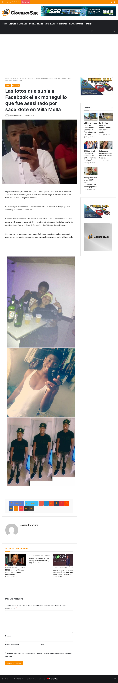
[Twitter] (115, 679)
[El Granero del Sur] (20, 12)
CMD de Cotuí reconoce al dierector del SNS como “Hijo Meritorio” (90, 155)
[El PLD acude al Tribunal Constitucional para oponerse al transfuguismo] (15, 560)
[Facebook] (112, 679)
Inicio (5, 24)
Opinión (89, 24)
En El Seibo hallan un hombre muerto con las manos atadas (105, 127)
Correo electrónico (12, 644)
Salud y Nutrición (76, 24)
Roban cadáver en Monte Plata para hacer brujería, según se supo (39, 560)
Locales (12, 24)
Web (42, 644)
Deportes (63, 24)
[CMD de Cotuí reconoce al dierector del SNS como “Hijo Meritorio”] (90, 145)
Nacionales (22, 24)
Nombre (8, 636)
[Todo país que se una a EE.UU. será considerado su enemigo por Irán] (90, 171)
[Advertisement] (59, 54)
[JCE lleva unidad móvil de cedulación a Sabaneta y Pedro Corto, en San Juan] (90, 117)
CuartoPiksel (53, 679)
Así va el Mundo (51, 24)
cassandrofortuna (15, 115)
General (15, 78)
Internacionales (36, 24)
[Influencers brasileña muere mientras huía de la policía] (106, 145)
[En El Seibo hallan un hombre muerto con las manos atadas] (106, 117)
